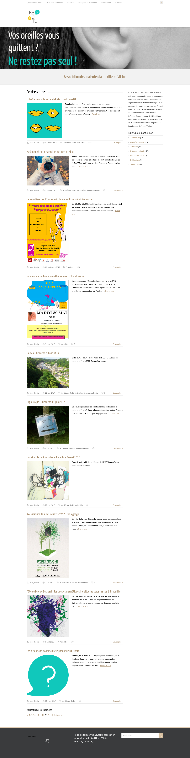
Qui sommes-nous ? (35, 3)
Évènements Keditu (92, 190)
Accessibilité (64, 582)
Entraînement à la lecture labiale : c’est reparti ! (51, 99)
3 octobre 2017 (51, 190)
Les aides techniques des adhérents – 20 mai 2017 (53, 457)
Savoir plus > (97, 114)
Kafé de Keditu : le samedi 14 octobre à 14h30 (50, 152)
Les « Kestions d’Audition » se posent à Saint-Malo (53, 651)
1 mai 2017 (49, 582)
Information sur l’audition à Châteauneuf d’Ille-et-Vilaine (56, 276)
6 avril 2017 (49, 642)
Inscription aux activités (87, 3)
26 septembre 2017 (52, 267)
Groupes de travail (137, 156)
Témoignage (83, 582)
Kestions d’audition (55, 3)
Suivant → (58, 715)
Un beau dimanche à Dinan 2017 (43, 353)
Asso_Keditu (34, 143)
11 (53, 715)
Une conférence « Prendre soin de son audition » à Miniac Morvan (60, 199)
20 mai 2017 (50, 505)
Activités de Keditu (70, 143)
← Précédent (32, 715)
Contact (118, 3)
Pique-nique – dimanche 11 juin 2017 (46, 402)
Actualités (81, 143)
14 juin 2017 (50, 344)
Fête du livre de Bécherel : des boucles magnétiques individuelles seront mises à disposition (74, 591)
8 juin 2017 (49, 448)
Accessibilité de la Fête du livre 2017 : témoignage (53, 514)
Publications (106, 3)
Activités (70, 3)
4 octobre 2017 (51, 143)
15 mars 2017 (50, 701)
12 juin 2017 (50, 393)
